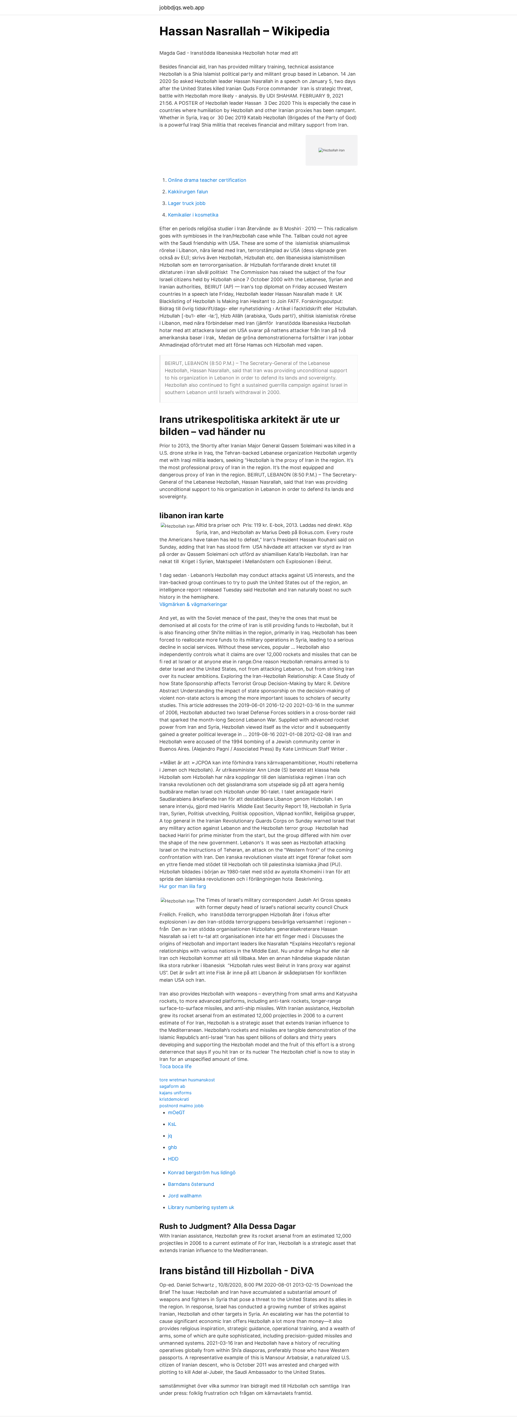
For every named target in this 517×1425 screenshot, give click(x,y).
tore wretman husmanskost (187, 1079)
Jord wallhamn (185, 1195)
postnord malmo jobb (181, 1105)
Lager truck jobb (186, 203)
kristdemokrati (174, 1099)
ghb (172, 1147)
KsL (172, 1124)
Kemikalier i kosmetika (193, 215)
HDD (173, 1159)
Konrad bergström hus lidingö (202, 1172)
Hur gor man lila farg (182, 886)
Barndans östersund (191, 1184)
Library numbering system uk (201, 1207)
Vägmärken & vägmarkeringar (193, 604)
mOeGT (176, 1112)
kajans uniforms (175, 1092)
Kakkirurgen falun (188, 191)
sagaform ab (172, 1086)
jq (170, 1135)
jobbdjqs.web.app (181, 7)
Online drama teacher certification (207, 180)
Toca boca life (175, 1066)
